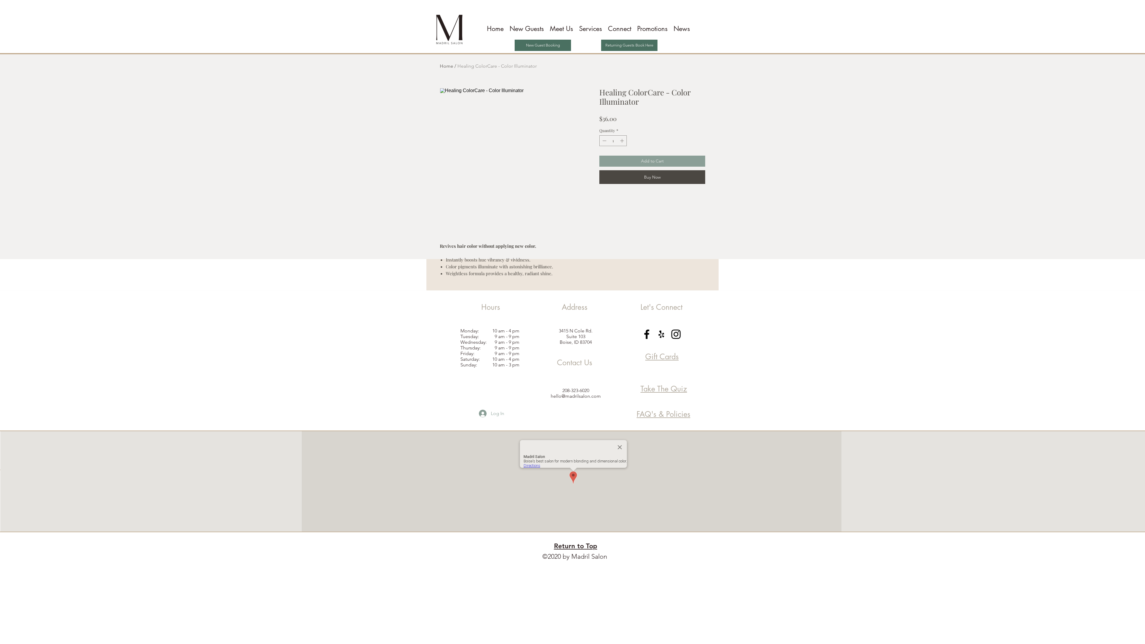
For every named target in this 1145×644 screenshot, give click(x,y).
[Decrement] (603, 141)
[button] (561, 29)
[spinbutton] (613, 141)
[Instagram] (676, 334)
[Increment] (622, 141)
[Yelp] (661, 334)
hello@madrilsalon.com (576, 396)
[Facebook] (646, 334)
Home (446, 66)
